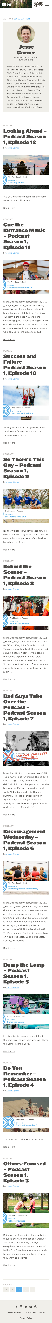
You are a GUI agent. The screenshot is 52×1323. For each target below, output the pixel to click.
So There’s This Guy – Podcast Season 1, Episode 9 (23, 467)
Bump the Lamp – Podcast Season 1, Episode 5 (23, 973)
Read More (9, 208)
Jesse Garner (12, 148)
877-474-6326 (14, 1312)
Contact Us (30, 1312)
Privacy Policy (26, 1318)
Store (41, 1312)
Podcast (8, 125)
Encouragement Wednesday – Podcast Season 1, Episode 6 (24, 839)
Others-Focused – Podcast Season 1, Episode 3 (24, 1171)
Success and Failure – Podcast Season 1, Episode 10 (24, 364)
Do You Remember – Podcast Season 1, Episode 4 (24, 1076)
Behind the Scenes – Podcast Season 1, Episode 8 (24, 574)
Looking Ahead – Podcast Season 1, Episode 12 (25, 136)
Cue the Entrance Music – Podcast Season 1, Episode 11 (24, 235)
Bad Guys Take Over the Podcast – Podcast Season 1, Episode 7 (24, 707)
